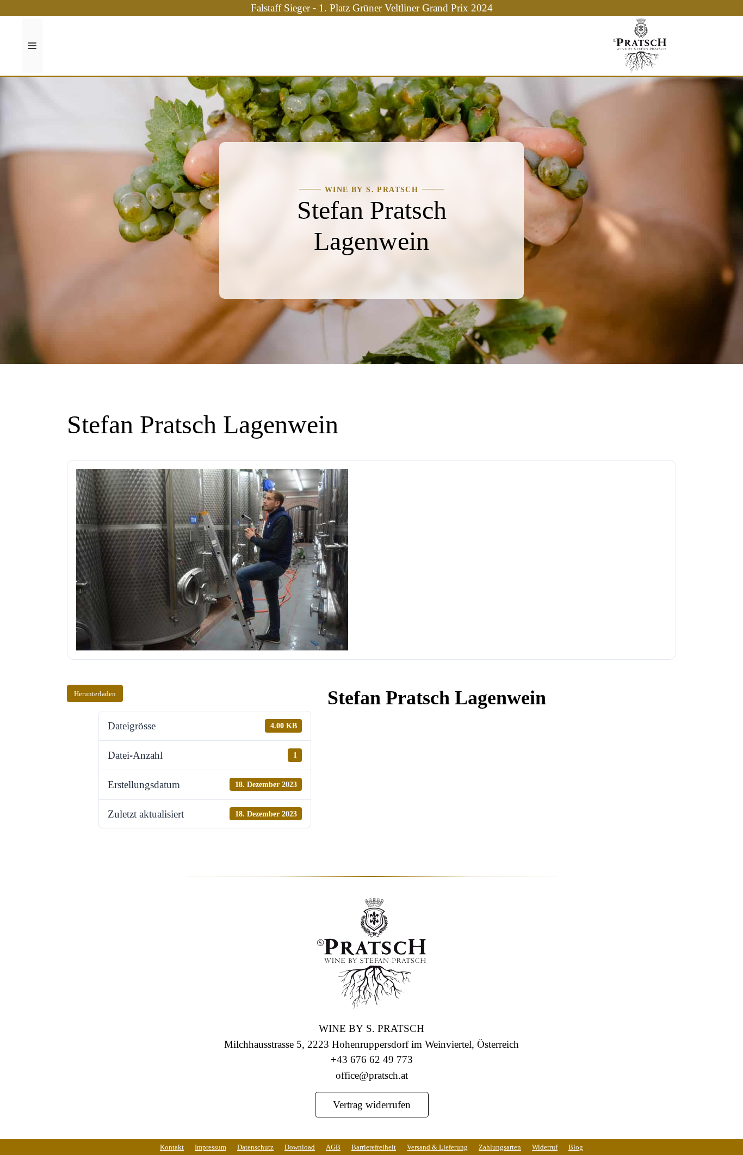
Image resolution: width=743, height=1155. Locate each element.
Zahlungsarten (500, 1147)
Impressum (210, 1147)
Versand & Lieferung (437, 1147)
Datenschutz (255, 1147)
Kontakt (172, 1147)
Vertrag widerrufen (372, 1104)
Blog (575, 1147)
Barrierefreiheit (373, 1147)
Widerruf (545, 1147)
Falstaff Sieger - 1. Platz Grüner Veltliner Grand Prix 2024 (372, 7)
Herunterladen (95, 693)
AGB (333, 1147)
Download (299, 1147)
